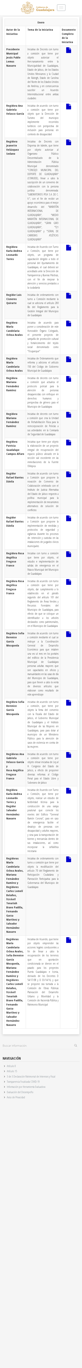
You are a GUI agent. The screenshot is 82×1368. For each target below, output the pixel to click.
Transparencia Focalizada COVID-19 (23, 1081)
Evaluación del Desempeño (20, 1092)
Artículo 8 (11, 1066)
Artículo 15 (12, 1071)
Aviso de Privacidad (16, 1097)
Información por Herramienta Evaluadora (26, 1087)
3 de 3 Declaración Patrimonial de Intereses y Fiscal (31, 1076)
